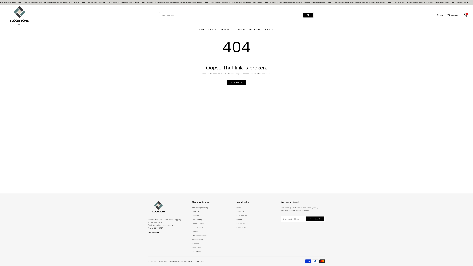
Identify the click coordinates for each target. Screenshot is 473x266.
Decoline (195, 216)
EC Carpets (197, 252)
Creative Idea (199, 261)
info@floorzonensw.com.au (164, 225)
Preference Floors (199, 236)
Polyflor (195, 232)
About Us (240, 212)
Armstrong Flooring (200, 208)
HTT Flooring (197, 228)
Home (238, 208)
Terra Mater (197, 248)
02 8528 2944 (160, 228)
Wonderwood (197, 240)
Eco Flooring (197, 220)
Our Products (241, 216)
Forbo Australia (198, 224)
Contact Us (241, 228)
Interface (195, 244)
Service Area (241, 224)
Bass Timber (197, 212)
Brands (239, 220)
